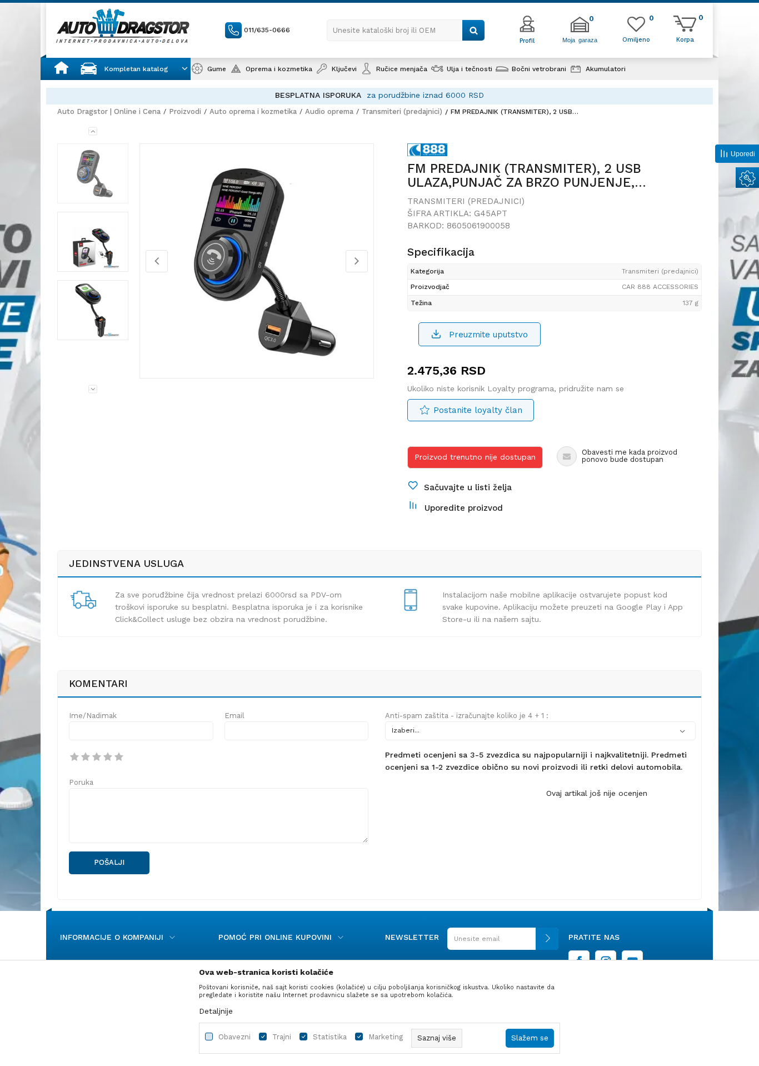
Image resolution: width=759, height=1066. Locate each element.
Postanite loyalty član (477, 410)
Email (234, 715)
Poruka (81, 782)
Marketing (385, 1037)
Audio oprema (329, 111)
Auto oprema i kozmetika (253, 111)
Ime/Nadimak (93, 715)
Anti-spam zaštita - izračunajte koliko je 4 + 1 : (466, 715)
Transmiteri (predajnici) (402, 111)
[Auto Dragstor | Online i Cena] (122, 25)
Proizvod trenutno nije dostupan (475, 456)
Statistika (330, 1037)
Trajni (281, 1037)
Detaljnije (216, 1011)
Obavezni (234, 1037)
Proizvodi (185, 111)
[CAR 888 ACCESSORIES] (427, 151)
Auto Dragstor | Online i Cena (109, 111)
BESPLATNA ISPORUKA (318, 95)
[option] (379, 95)
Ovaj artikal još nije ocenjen (596, 793)
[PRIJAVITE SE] (502, 943)
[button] (406, 30)
